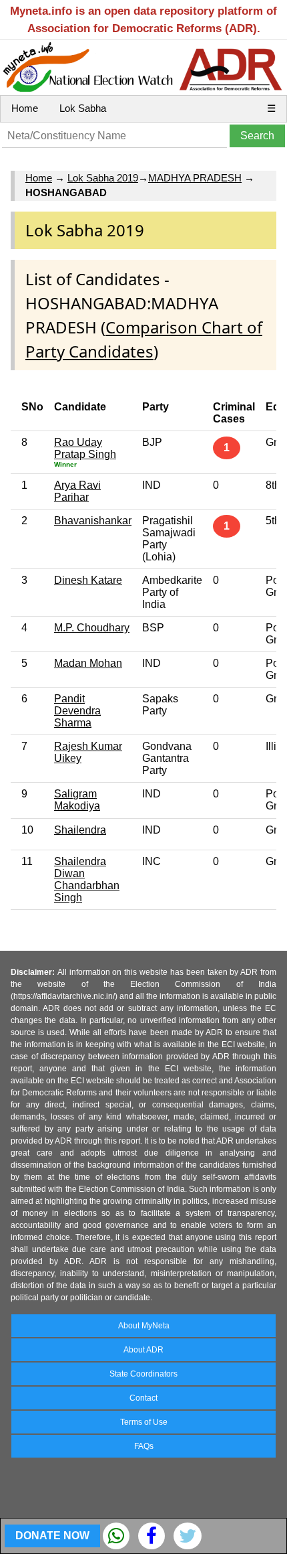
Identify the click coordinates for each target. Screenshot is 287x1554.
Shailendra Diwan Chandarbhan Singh (86, 879)
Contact (143, 1398)
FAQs (144, 1446)
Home (24, 108)
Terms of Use (144, 1422)
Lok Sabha (82, 108)
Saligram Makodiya (77, 799)
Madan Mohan (88, 663)
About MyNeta (144, 1325)
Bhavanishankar (92, 520)
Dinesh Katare (88, 580)
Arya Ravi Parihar (77, 491)
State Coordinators (143, 1374)
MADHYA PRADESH (195, 177)
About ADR (143, 1349)
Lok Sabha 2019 (102, 177)
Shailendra (80, 830)
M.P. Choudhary (91, 627)
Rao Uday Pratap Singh (85, 448)
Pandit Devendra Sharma (77, 710)
